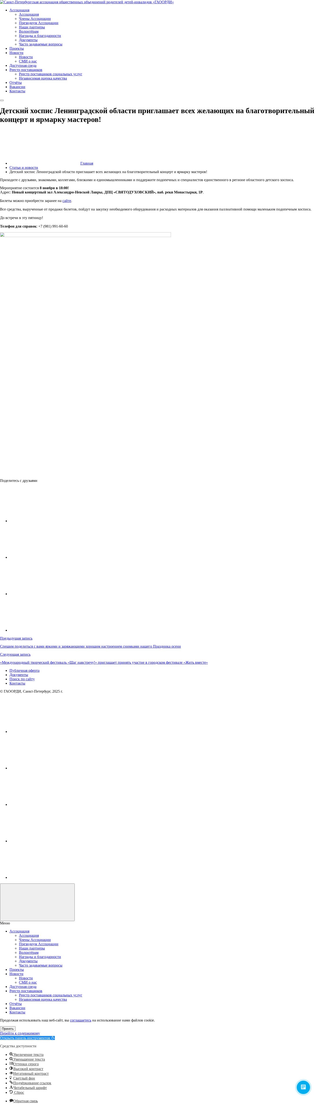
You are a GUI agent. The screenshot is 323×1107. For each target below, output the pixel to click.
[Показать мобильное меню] (2, 100)
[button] (27, 1038)
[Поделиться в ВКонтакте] (44, 521)
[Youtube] (44, 768)
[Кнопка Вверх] (37, 902)
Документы (18, 675)
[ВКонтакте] (44, 732)
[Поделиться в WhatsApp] (44, 630)
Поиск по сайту (22, 679)
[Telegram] (44, 841)
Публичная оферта (24, 670)
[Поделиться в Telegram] (44, 557)
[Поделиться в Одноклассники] (44, 594)
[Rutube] (44, 804)
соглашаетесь (80, 1020)
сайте (66, 201)
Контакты (17, 683)
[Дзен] (44, 877)
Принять (8, 1029)
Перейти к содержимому (20, 1033)
